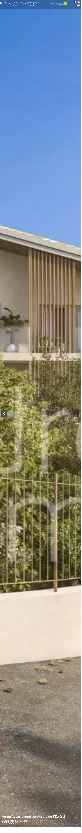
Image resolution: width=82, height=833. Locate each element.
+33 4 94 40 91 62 (17, 4)
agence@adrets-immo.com (33, 4)
